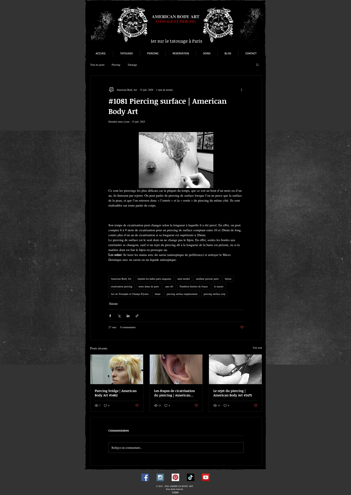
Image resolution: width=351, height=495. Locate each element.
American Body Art (121, 278)
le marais (218, 286)
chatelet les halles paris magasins (154, 278)
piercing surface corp (214, 294)
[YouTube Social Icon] (206, 477)
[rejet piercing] (235, 369)
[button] (257, 64)
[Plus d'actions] (241, 89)
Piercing (116, 64)
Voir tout (257, 347)
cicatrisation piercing (121, 286)
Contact (175, 491)
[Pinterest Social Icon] (175, 477)
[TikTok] (190, 477)
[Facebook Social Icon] (145, 477)
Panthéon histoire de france (194, 286)
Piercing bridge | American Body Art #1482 (116, 393)
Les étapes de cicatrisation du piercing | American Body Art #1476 (174, 393)
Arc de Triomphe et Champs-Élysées (130, 294)
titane (158, 294)
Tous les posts (97, 64)
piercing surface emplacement (182, 294)
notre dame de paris (149, 286)
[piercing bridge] (116, 369)
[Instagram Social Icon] (160, 477)
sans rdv (169, 286)
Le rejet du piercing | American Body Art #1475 (232, 393)
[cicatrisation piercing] (176, 369)
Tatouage (132, 64)
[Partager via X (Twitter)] (119, 316)
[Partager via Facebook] (110, 316)
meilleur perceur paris (207, 278)
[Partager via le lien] (137, 316)
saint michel (183, 278)
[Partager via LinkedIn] (128, 316)
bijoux (228, 278)
